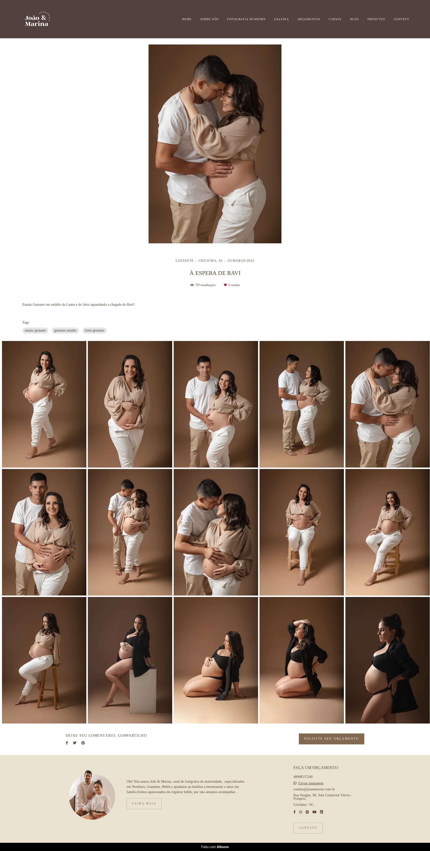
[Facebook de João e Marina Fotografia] (294, 812)
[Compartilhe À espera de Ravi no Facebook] (67, 743)
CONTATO (401, 19)
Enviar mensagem (310, 783)
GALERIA (281, 19)
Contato (308, 828)
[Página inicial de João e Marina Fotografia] (45, 19)
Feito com (215, 847)
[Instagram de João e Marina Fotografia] (300, 812)
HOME (187, 19)
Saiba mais (144, 803)
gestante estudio (65, 330)
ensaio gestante (35, 330)
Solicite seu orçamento (331, 738)
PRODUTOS (376, 19)
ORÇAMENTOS (309, 19)
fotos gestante (94, 330)
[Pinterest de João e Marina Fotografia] (307, 812)
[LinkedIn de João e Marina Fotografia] (321, 812)
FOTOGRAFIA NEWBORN (246, 19)
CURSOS (335, 19)
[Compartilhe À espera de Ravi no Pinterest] (83, 743)
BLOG (354, 19)
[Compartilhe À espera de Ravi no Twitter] (74, 743)
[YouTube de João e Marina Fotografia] (315, 812)
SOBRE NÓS (209, 19)
